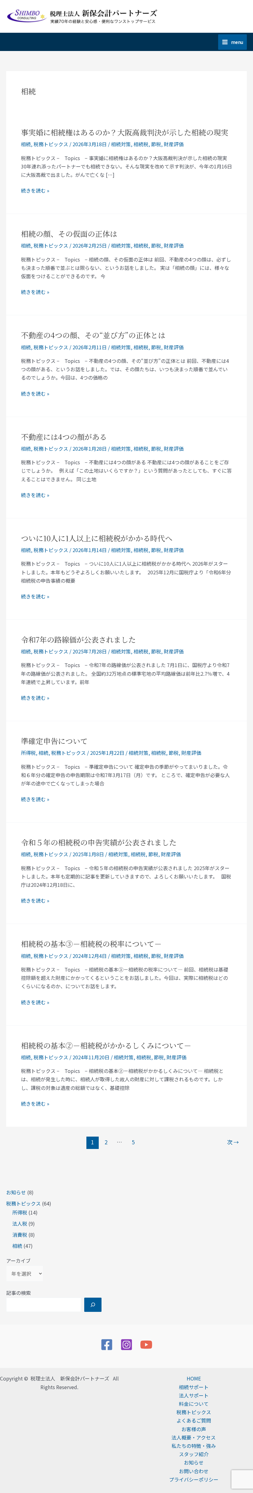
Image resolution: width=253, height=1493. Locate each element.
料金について (194, 1403)
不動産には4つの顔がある (64, 436)
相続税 (141, 144)
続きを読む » (35, 190)
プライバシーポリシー (193, 1479)
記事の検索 (18, 1292)
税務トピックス (23, 1203)
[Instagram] (126, 1344)
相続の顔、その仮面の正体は (69, 233)
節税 (156, 144)
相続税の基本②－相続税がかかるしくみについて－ (106, 1045)
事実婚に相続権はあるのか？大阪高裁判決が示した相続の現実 (124, 132)
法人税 (19, 1223)
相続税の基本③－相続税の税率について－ (91, 943)
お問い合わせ (194, 1471)
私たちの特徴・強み (194, 1445)
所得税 (19, 1212)
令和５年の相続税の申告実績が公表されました (98, 842)
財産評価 (174, 144)
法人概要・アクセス (194, 1437)
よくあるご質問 (193, 1420)
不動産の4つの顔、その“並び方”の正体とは (93, 335)
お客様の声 (193, 1429)
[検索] (93, 1305)
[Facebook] (107, 1344)
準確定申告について (54, 740)
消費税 (19, 1234)
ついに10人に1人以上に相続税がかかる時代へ (96, 538)
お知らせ (16, 1192)
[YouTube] (146, 1344)
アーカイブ (18, 1260)
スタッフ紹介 (194, 1454)
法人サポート (194, 1395)
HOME (194, 1378)
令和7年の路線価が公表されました (78, 639)
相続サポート (194, 1387)
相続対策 (121, 144)
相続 (17, 1245)
